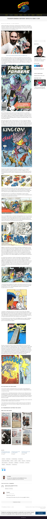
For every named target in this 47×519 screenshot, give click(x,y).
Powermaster (22, 462)
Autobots (3, 458)
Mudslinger (16, 462)
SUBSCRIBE (40, 513)
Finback (12, 460)
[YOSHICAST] (23, 6)
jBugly (20, 460)
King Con (23, 460)
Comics (13, 23)
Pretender (27, 462)
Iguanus (16, 460)
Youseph (9, 23)
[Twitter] (35, 66)
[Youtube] (42, 66)
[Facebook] (37, 66)
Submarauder (8, 464)
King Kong (28, 460)
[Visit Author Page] (4, 477)
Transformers (17, 23)
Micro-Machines (4, 462)
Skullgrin (3, 464)
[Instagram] (39, 66)
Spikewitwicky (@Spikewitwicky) (11, 485)
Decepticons (20, 458)
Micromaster (11, 462)
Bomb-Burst (8, 458)
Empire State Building (5, 460)
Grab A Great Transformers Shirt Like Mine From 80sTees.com (16, 55)
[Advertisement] (40, 31)
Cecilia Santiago (14, 458)
